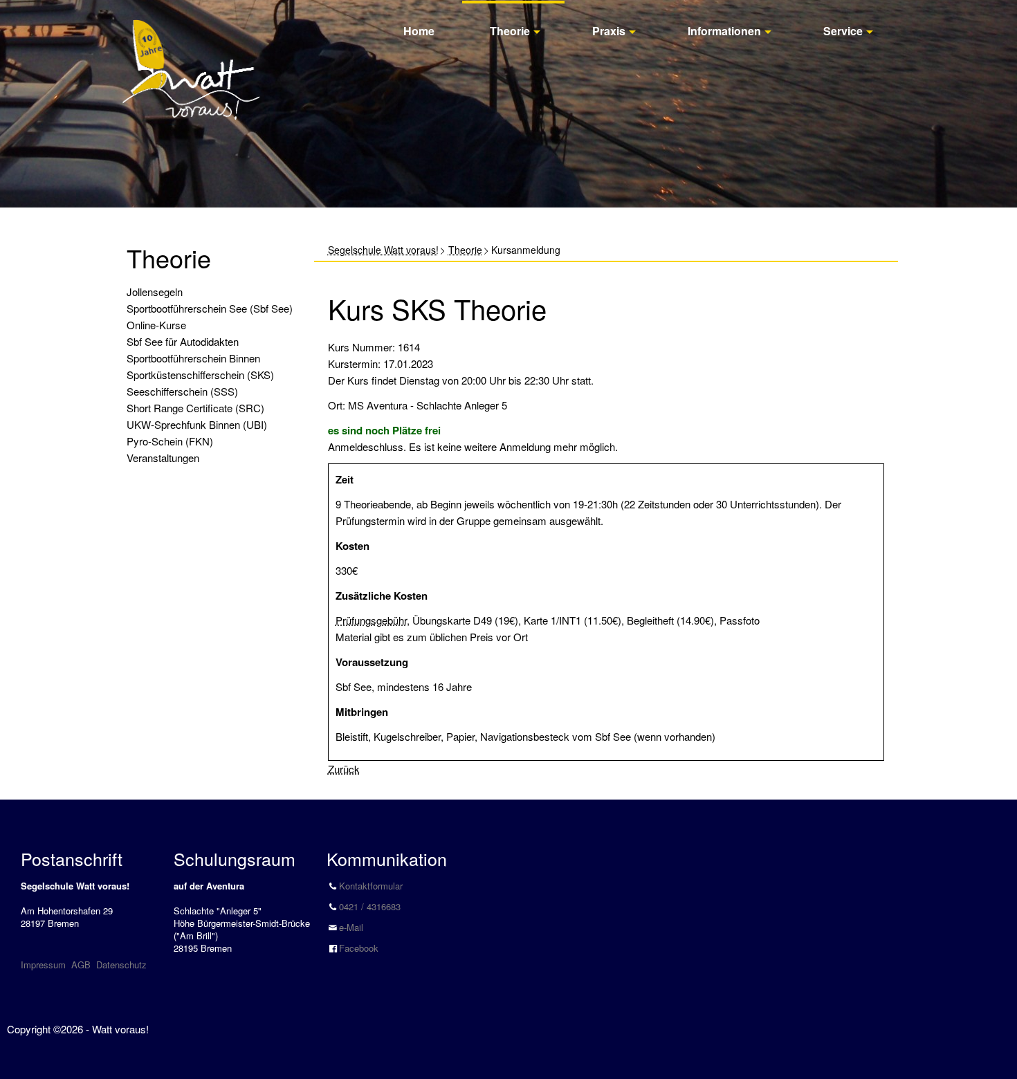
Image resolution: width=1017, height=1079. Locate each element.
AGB (81, 964)
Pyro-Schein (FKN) (170, 441)
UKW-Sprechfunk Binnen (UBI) (197, 424)
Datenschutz (121, 964)
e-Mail (351, 927)
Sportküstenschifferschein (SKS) (200, 374)
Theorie (510, 31)
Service (843, 31)
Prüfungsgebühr (371, 620)
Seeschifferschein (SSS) (182, 391)
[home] (191, 54)
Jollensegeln (155, 291)
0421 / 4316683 (370, 906)
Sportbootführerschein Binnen (193, 358)
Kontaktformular (371, 885)
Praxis (608, 31)
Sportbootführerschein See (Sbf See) (210, 308)
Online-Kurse (156, 324)
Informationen (724, 31)
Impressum (43, 964)
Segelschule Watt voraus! (383, 250)
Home (418, 31)
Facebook (358, 947)
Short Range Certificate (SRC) (195, 407)
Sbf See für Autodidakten (183, 341)
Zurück (344, 769)
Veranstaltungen (163, 457)
